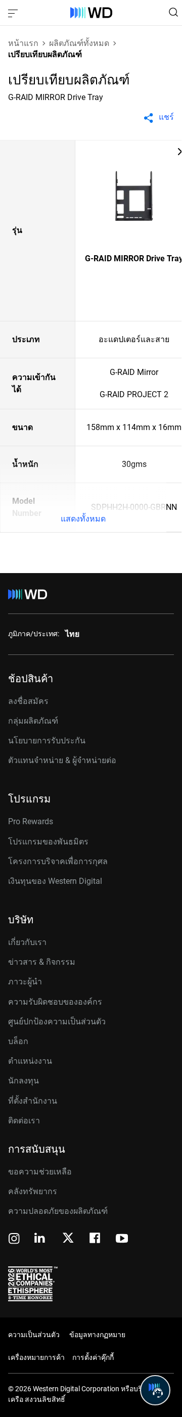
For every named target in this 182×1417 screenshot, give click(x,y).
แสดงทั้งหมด (83, 519)
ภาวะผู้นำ (25, 981)
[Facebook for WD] (95, 1239)
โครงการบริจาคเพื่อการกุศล (58, 861)
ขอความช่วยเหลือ (40, 1171)
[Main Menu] (14, 12)
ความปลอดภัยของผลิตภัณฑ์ (58, 1211)
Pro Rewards (30, 821)
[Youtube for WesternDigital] (122, 1239)
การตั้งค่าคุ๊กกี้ (93, 1357)
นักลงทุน (23, 1080)
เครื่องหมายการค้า (36, 1357)
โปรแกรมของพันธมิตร (48, 841)
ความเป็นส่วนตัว (34, 1335)
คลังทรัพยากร (32, 1191)
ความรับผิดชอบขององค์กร (55, 1002)
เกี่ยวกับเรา (27, 942)
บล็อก (18, 1041)
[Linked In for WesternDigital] (40, 1239)
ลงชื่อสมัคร (28, 701)
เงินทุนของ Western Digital (55, 881)
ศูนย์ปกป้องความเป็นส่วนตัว (57, 1021)
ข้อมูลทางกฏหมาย (97, 1335)
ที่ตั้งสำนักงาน (32, 1101)
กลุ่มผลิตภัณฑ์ (33, 721)
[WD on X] (68, 1239)
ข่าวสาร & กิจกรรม (41, 962)
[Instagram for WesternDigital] (14, 1239)
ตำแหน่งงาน (30, 1061)
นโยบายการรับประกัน (46, 740)
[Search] (173, 12)
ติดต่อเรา (24, 1120)
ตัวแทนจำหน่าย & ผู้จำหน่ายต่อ (62, 760)
